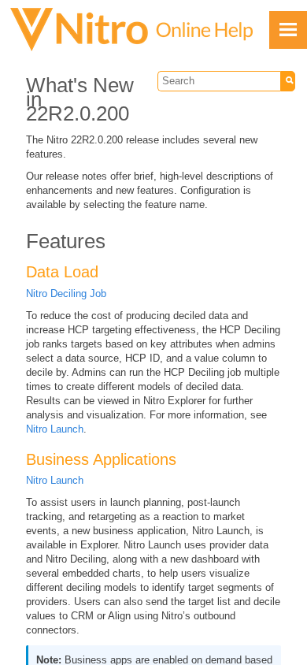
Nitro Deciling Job (66, 293)
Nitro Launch (54, 429)
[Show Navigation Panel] (288, 30)
